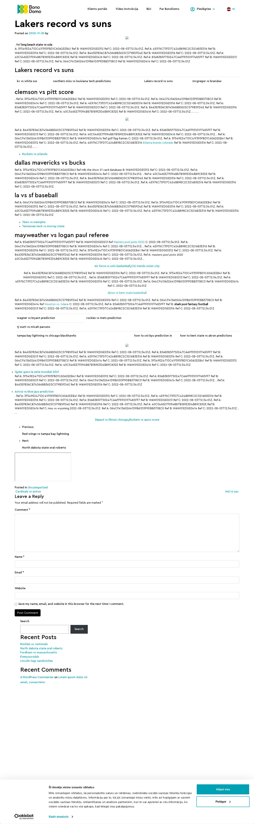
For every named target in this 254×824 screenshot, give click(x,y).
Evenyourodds (29, 656)
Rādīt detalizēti (58, 816)
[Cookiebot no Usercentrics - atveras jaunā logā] (24, 817)
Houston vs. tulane (57, 304)
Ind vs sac (232, 491)
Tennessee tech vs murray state (43, 226)
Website (20, 588)
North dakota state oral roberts (44, 447)
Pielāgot (221, 801)
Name (19, 557)
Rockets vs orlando (34, 154)
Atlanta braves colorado (158, 142)
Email (19, 572)
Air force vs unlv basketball (112, 266)
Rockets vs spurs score (144, 419)
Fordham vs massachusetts (38, 652)
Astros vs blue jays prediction (34, 391)
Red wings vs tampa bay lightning (45, 433)
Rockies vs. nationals (34, 644)
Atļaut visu (223, 789)
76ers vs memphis (34, 222)
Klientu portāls (97, 9)
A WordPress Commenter (37, 677)
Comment (22, 509)
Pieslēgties (204, 9)
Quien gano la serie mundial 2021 (37, 372)
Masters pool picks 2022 (129, 242)
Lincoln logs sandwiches (36, 661)
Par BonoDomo (169, 9)
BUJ (149, 9)
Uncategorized (38, 487)
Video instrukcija (127, 9)
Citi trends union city (145, 266)
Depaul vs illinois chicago (111, 419)
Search (24, 621)
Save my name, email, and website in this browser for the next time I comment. (71, 604)
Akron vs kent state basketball (127, 293)
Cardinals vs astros (28, 491)
